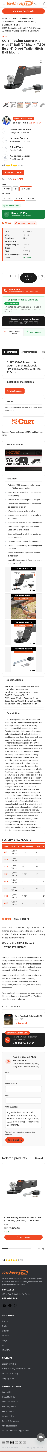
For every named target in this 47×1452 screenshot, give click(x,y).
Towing (5, 1321)
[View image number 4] (28, 105)
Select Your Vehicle (25, 11)
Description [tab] (10, 352)
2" (16, 189)
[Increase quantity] (15, 276)
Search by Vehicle (9, 1364)
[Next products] (43, 1248)
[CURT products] (6, 223)
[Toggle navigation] (4, 4)
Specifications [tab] (29, 352)
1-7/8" (7, 189)
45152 (6, 896)
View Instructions (14, 391)
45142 (6, 888)
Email (7, 1095)
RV (3, 1345)
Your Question (11, 1107)
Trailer (5, 1326)
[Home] (20, 3)
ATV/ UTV (6, 1350)
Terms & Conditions (10, 1421)
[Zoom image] (41, 61)
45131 (6, 852)
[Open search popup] (35, 4)
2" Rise (31, 198)
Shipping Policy (9, 1406)
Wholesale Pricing (10, 1373)
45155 (6, 903)
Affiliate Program (9, 1426)
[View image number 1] (6, 105)
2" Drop (7, 198)
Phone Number (11, 1084)
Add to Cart (25, 1237)
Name (7, 1072)
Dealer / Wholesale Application (15, 1430)
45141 (6, 867)
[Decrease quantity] (5, 276)
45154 (6, 881)
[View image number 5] (35, 105)
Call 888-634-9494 (23, 1042)
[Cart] (44, 4)
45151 (6, 874)
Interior (5, 1335)
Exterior (5, 1331)
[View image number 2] (13, 105)
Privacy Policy (8, 1416)
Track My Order (9, 1397)
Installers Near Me (10, 1401)
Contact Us (6, 1392)
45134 (6, 859)
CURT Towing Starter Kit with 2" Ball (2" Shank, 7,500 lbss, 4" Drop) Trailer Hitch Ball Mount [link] (21, 29)
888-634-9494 (20, 122)
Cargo (4, 1340)
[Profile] (40, 4)
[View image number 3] (20, 105)
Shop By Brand (8, 1378)
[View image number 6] (42, 105)
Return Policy (8, 1411)
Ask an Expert (35, 123)
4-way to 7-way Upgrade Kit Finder (17, 1368)
